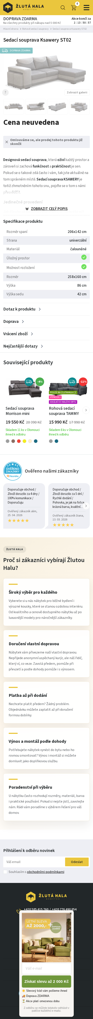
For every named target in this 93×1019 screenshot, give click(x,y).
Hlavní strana (10, 29)
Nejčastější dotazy (20, 346)
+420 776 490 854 (64, 909)
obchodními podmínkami (45, 871)
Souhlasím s (36, 871)
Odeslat (77, 862)
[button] (86, 410)
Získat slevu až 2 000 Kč (46, 981)
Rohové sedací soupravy (35, 29)
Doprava (11, 322)
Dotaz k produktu (19, 309)
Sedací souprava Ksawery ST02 (70, 29)
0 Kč (77, 4)
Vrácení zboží (15, 334)
